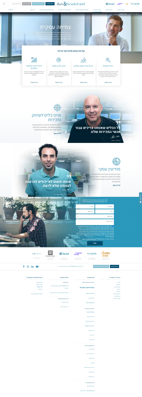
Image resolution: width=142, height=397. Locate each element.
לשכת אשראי (120, 10)
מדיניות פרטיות (116, 294)
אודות (119, 282)
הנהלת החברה (117, 287)
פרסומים (40, 289)
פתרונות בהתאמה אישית (82, 10)
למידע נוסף (57, 133)
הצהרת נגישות (117, 298)
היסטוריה (118, 291)
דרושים (118, 289)
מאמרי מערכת (39, 285)
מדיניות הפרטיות (91, 239)
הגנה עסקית (109, 10)
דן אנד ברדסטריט (134, 14)
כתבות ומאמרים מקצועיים (47, 10)
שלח (94, 243)
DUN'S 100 (39, 287)
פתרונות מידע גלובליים (65, 10)
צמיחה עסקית (97, 10)
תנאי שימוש (117, 296)
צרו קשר (32, 10)
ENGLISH (11, 10)
